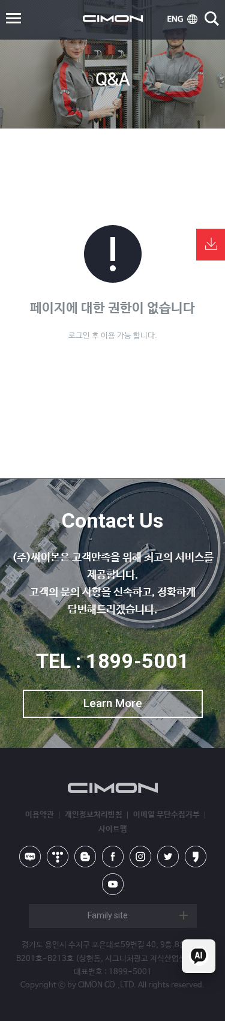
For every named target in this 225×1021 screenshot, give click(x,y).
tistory (57, 856)
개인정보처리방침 (93, 814)
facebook (113, 856)
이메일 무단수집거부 (166, 814)
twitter (168, 856)
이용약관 (39, 814)
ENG (182, 19)
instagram (140, 856)
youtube (113, 884)
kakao (195, 856)
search (212, 18)
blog (85, 856)
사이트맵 (112, 829)
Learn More (112, 703)
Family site (108, 915)
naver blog (30, 856)
